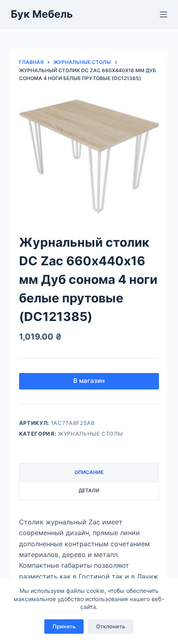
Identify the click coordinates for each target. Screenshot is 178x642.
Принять (64, 626)
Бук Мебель (42, 14)
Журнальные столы (90, 433)
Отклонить (110, 626)
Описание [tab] (89, 472)
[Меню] (163, 14)
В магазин (89, 381)
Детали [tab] (89, 490)
